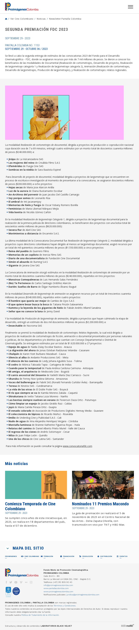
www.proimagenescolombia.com (58, 591)
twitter (11, 582)
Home (6, 19)
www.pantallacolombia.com (56, 588)
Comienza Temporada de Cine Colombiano (30, 506)
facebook (6, 582)
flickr (26, 582)
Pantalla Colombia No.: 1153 (26, 47)
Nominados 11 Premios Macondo (100, 503)
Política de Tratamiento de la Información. (40, 615)
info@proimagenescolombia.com (58, 585)
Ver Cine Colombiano (22, 18)
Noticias (41, 18)
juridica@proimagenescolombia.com (82, 594)
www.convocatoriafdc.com (77, 446)
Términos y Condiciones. (65, 605)
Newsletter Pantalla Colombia (65, 18)
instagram (31, 582)
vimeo (21, 582)
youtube (16, 582)
